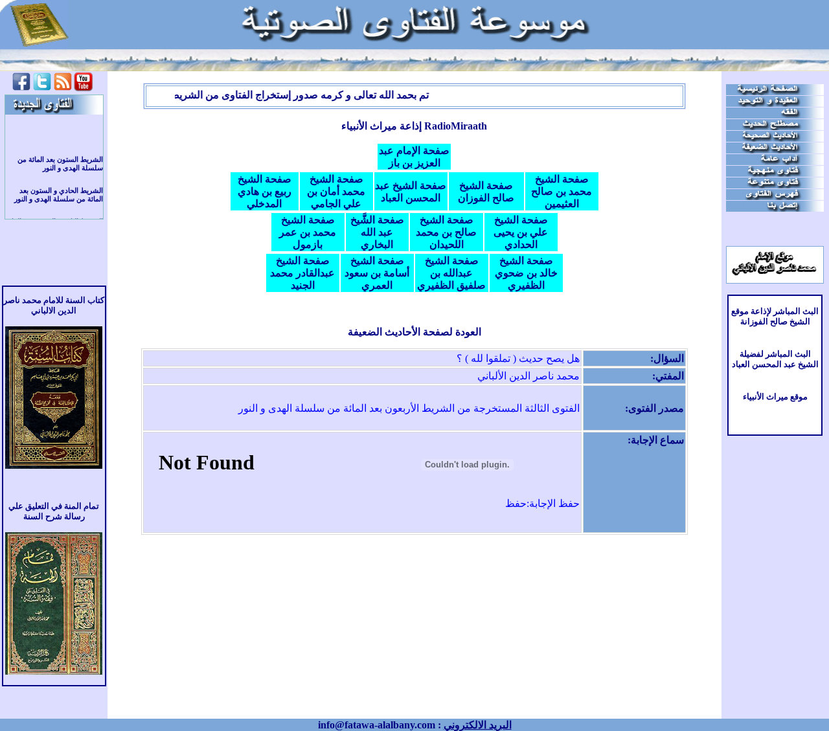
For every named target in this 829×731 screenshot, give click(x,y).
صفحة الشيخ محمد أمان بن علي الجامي (336, 191)
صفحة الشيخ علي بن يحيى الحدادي (521, 232)
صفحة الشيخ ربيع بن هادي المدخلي (264, 191)
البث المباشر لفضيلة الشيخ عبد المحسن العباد (775, 359)
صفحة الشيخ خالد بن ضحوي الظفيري (526, 273)
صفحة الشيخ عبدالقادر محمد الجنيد (302, 273)
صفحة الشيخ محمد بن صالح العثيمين (561, 191)
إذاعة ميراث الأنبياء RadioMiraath (414, 125)
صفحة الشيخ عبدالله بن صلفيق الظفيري (451, 273)
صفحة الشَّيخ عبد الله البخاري (377, 232)
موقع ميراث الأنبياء (775, 396)
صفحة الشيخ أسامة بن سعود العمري (377, 273)
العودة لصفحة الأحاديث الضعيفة (414, 331)
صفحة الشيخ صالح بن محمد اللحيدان (446, 232)
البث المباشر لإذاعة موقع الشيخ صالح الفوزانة (775, 316)
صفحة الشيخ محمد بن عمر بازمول (307, 232)
